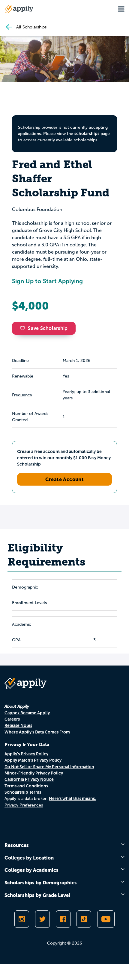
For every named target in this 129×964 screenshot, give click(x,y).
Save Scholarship (48, 328)
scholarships (86, 133)
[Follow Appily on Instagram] (21, 919)
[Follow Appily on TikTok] (83, 919)
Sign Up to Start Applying (47, 281)
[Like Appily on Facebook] (63, 919)
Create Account (64, 479)
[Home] (18, 9)
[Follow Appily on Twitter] (42, 919)
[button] (24, 328)
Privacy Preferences (23, 805)
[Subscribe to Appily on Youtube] (106, 919)
